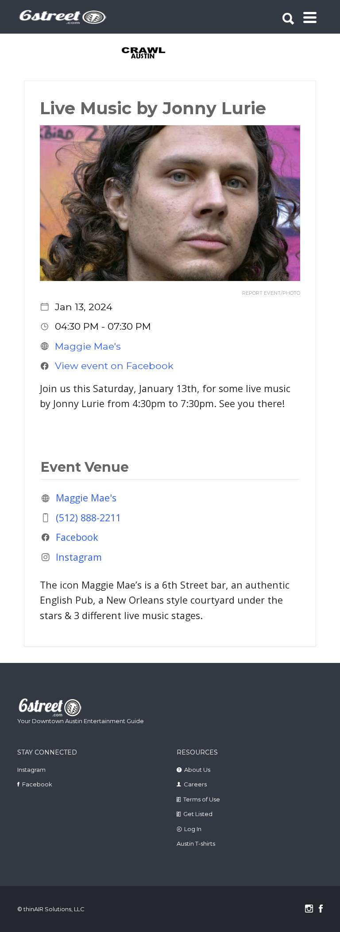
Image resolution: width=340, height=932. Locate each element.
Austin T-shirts (196, 843)
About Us (197, 769)
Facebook (77, 537)
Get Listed (197, 813)
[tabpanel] (155, 53)
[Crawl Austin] (155, 53)
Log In (192, 828)
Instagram (79, 557)
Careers (195, 784)
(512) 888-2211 (88, 517)
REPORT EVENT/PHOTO (271, 293)
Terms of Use (201, 799)
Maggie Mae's (88, 346)
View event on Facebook (114, 365)
